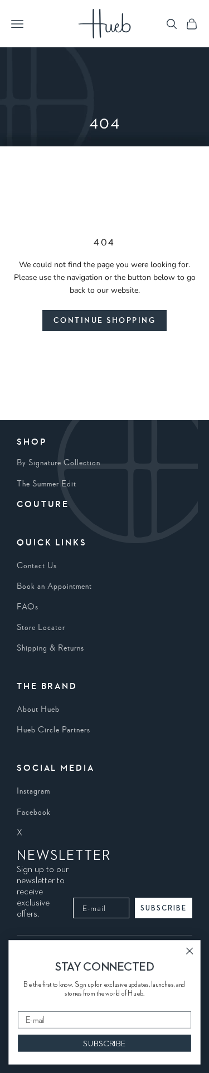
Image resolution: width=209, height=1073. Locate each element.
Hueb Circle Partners (53, 730)
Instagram (33, 791)
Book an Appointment (54, 586)
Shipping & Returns (50, 648)
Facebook (34, 812)
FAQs (27, 607)
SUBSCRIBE (163, 908)
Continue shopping (105, 320)
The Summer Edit (46, 484)
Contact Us (37, 566)
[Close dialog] (189, 950)
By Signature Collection (58, 463)
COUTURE (43, 504)
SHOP (32, 442)
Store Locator (41, 627)
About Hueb (38, 709)
